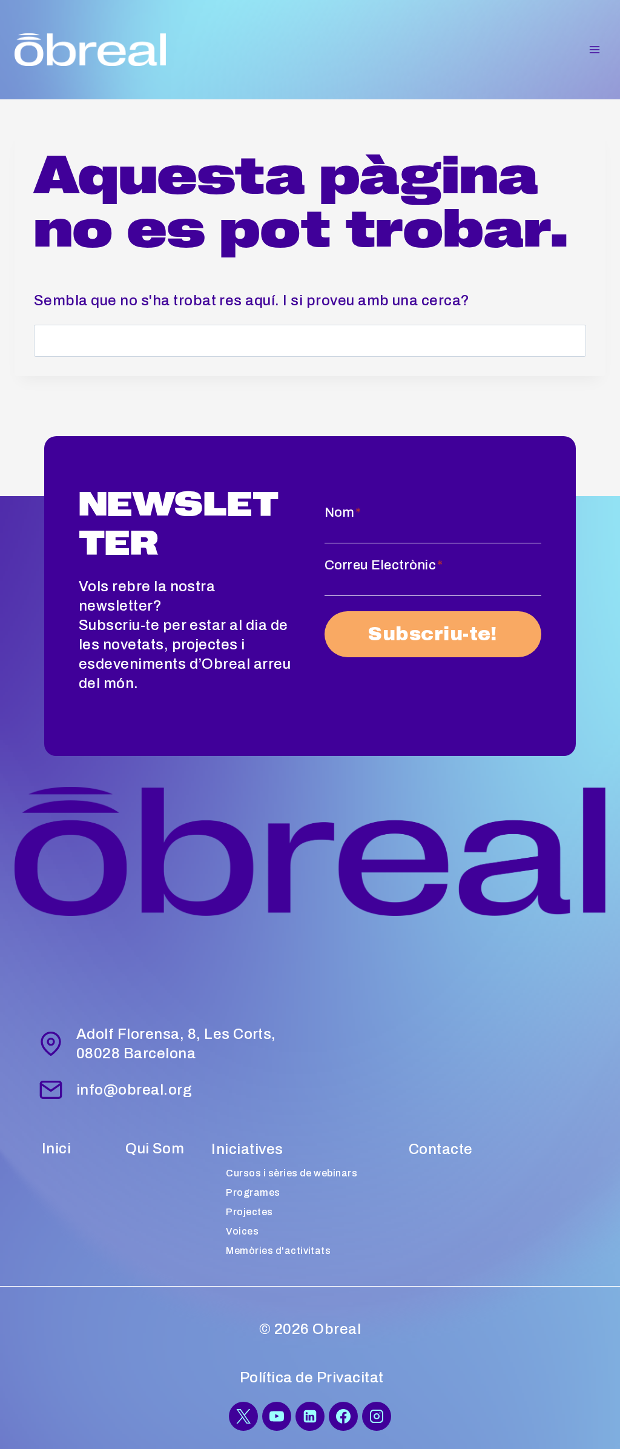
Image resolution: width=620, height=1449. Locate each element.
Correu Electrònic (384, 565)
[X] (243, 1416)
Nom (343, 512)
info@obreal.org (134, 1090)
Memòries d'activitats (278, 1250)
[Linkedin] (310, 1416)
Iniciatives (247, 1149)
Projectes (249, 1212)
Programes (253, 1192)
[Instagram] (376, 1416)
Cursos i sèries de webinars (291, 1173)
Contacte (441, 1149)
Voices (242, 1231)
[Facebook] (343, 1416)
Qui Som (154, 1148)
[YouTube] (276, 1416)
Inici (56, 1148)
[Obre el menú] (594, 49)
